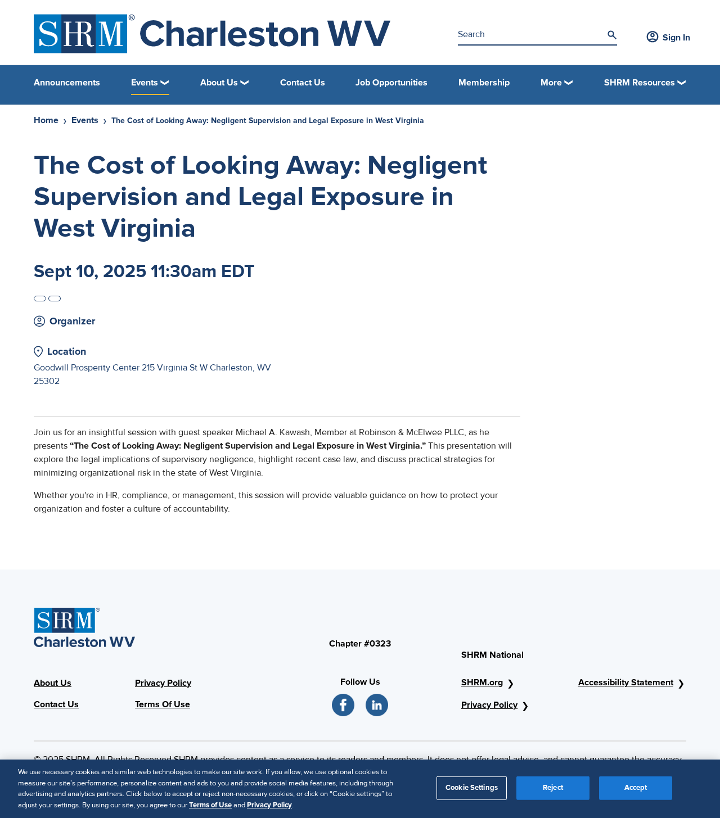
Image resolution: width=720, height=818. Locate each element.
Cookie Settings (472, 787)
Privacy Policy (163, 683)
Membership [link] (484, 82)
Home (46, 120)
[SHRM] (212, 33)
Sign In (676, 37)
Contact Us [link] (302, 82)
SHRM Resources (639, 82)
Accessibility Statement (625, 682)
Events (84, 120)
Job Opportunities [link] (392, 82)
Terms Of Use (162, 704)
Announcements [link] (67, 82)
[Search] (612, 35)
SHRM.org (482, 682)
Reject (553, 787)
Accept (635, 787)
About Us (52, 683)
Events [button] (144, 82)
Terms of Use (210, 804)
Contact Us (56, 704)
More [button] (551, 82)
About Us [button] (219, 82)
